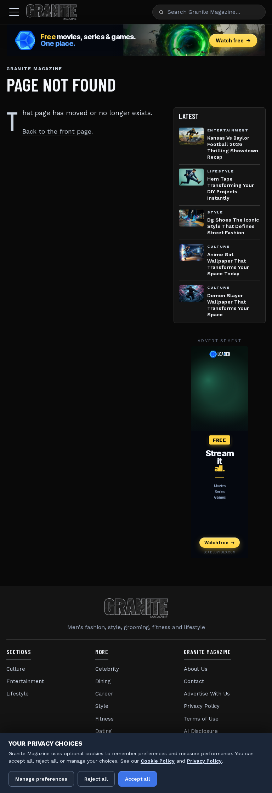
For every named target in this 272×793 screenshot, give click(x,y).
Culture (15, 669)
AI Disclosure (201, 731)
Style (101, 706)
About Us (196, 669)
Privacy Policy (202, 706)
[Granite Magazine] (51, 12)
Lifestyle (17, 694)
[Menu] (14, 12)
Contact (194, 681)
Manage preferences (41, 779)
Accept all (137, 779)
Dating (103, 731)
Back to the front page (56, 131)
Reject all (96, 779)
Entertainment (25, 681)
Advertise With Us (207, 694)
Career (104, 694)
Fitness (104, 719)
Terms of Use (201, 719)
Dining (103, 681)
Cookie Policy (158, 761)
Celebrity (107, 669)
